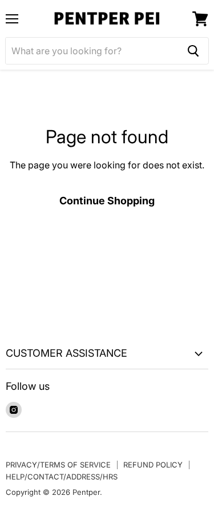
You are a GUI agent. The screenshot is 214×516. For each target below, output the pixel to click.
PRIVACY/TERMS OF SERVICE (58, 464)
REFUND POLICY (153, 464)
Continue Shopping (107, 201)
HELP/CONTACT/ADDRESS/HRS (62, 476)
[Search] (193, 51)
